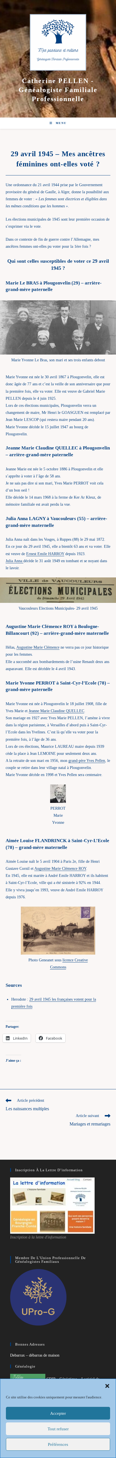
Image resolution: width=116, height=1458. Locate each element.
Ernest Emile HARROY (45, 554)
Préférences (58, 1444)
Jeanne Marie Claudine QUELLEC (56, 711)
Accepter (58, 1413)
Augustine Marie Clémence (37, 647)
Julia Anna (14, 561)
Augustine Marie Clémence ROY (60, 868)
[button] (107, 1386)
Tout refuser (58, 1429)
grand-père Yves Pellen (86, 761)
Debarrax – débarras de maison (34, 1355)
